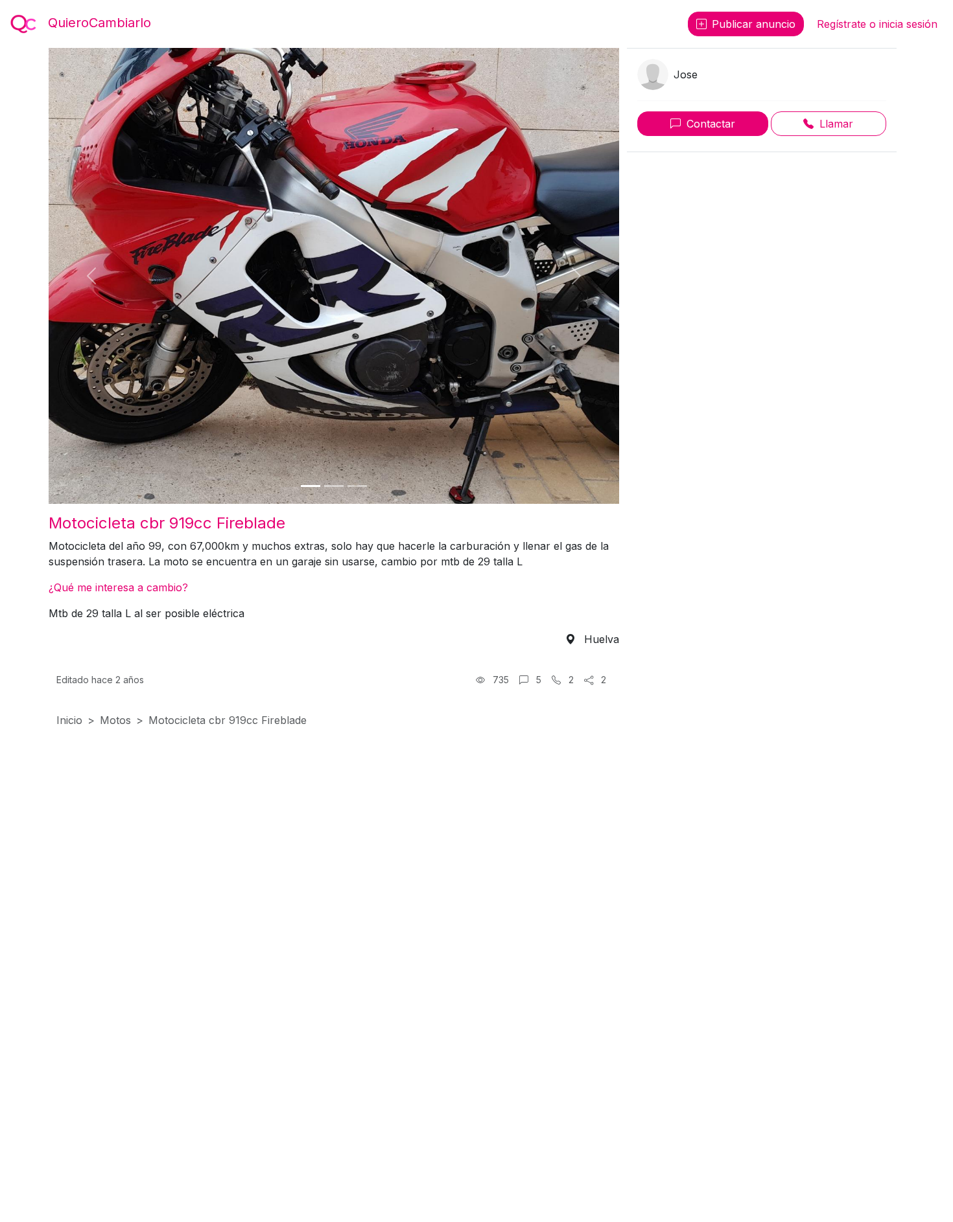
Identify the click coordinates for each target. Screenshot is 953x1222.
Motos (115, 720)
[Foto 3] (357, 486)
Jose (686, 74)
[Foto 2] (334, 486)
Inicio (69, 720)
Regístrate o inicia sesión (877, 23)
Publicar (753, 23)
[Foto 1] (310, 486)
